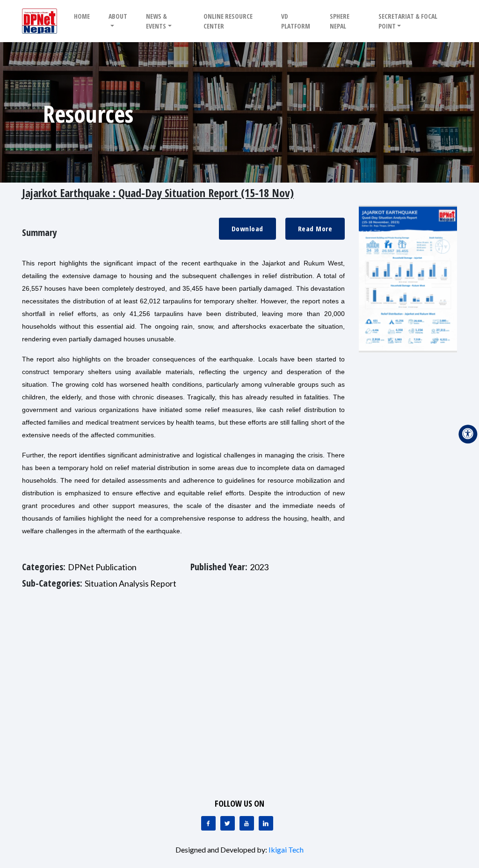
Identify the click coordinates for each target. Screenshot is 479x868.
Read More (315, 228)
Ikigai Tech (286, 849)
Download (247, 228)
